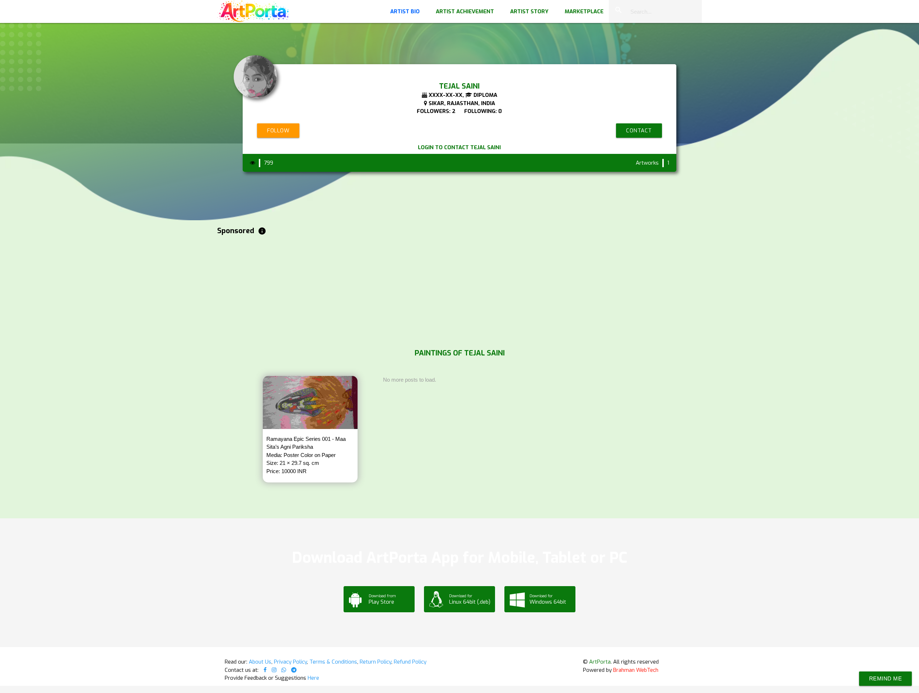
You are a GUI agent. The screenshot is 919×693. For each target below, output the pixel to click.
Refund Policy (410, 661)
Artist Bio (405, 11)
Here (313, 678)
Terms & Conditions (333, 661)
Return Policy (375, 661)
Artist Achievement (465, 11)
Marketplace (584, 11)
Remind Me (885, 678)
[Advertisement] (432, 290)
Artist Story (529, 11)
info (262, 231)
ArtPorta (600, 661)
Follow (278, 130)
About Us (260, 661)
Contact (639, 130)
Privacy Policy (290, 661)
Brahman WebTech (635, 670)
